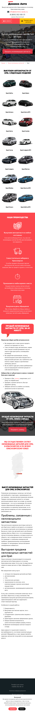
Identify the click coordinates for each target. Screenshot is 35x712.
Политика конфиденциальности (17, 690)
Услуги (8, 21)
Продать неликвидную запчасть (17, 51)
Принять (22, 708)
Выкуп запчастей (17, 694)
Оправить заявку (17, 430)
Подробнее (13, 708)
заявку (17, 378)
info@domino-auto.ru (19, 12)
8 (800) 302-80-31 (17, 14)
